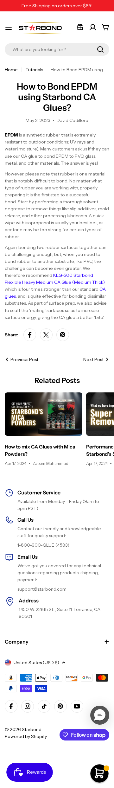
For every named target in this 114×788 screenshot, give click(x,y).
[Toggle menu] (8, 27)
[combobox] (57, 49)
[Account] (93, 27)
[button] (99, 715)
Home (11, 70)
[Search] (100, 49)
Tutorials (34, 70)
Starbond (31, 729)
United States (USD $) (36, 662)
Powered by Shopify (26, 736)
